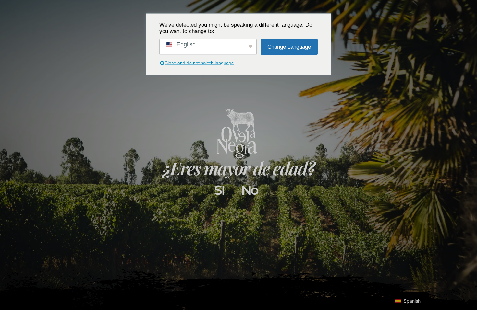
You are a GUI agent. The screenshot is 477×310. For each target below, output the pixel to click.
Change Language (289, 46)
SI (219, 190)
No (249, 190)
